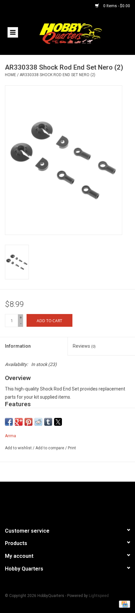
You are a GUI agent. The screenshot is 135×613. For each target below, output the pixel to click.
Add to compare (50, 448)
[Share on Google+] (19, 422)
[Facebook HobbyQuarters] (56, 501)
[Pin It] (28, 422)
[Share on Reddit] (38, 422)
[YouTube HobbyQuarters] (67, 501)
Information (18, 346)
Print (72, 448)
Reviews (84, 346)
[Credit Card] (123, 604)
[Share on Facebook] (9, 422)
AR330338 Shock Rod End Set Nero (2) (57, 75)
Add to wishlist (19, 448)
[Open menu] (13, 32)
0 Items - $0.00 (116, 6)
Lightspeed (99, 595)
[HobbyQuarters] (80, 33)
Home (10, 75)
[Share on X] (58, 422)
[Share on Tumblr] (48, 422)
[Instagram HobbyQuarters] (79, 501)
